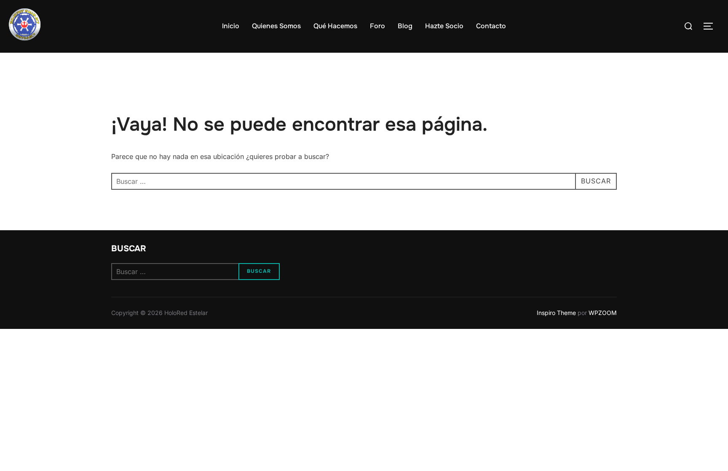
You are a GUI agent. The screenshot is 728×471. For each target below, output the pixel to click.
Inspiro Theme (556, 312)
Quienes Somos (276, 26)
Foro (377, 26)
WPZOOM (603, 312)
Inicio (230, 26)
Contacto (491, 26)
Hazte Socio (444, 26)
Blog (405, 26)
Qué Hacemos (335, 26)
